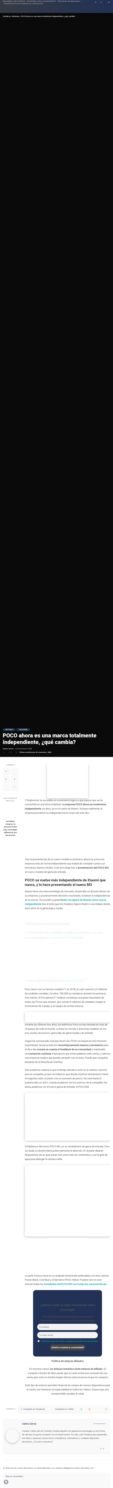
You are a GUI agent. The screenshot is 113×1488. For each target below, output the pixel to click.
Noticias (9, 730)
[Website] (98, 1448)
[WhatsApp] (9, 752)
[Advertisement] (67, 838)
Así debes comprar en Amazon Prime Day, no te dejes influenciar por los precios (10, 828)
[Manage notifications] (6, 1482)
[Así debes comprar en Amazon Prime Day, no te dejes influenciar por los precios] (10, 811)
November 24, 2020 (71, 981)
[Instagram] (101, 2)
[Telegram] (106, 2)
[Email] (16, 752)
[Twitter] (98, 2)
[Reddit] (11, 752)
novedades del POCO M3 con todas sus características (75, 1284)
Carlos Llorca (8, 749)
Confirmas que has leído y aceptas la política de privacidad (69, 1341)
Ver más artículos (99, 1424)
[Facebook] (96, 2)
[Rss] (109, 2)
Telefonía (23, 730)
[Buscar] (108, 9)
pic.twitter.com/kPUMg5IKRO (64, 937)
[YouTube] (103, 2)
